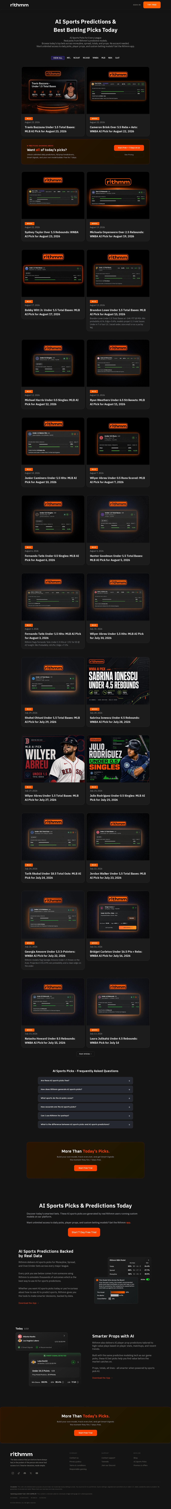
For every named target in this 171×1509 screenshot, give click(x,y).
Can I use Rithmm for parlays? (85, 1115)
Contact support (108, 1458)
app (128, 1222)
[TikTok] (18, 1473)
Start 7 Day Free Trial (84, 1232)
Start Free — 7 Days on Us (129, 148)
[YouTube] (36, 1473)
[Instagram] (12, 1473)
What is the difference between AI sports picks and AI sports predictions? (85, 1124)
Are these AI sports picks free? (85, 1080)
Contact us (73, 1458)
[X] (30, 1473)
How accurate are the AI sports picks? (85, 1107)
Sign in (137, 5)
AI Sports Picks (140, 1462)
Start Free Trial (86, 1168)
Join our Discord (108, 1465)
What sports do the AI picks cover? (85, 1098)
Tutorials (105, 1462)
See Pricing (129, 155)
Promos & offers (140, 1465)
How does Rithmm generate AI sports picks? (85, 1089)
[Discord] (24, 1473)
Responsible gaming (78, 1469)
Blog (135, 1458)
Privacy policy (75, 1462)
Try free (152, 5)
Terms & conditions (77, 1465)
